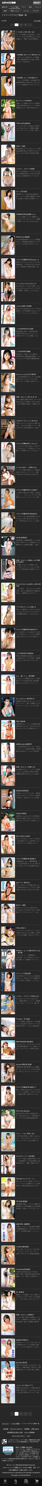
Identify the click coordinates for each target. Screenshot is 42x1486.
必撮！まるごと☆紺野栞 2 (25, 1315)
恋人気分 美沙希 (21, 1362)
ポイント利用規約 (29, 1432)
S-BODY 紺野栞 (21, 813)
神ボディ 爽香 (21, 905)
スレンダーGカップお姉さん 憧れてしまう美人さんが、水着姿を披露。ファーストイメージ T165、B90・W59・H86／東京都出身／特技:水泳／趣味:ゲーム (28, 130)
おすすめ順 (37, 21)
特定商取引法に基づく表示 (15, 1432)
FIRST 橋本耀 (20, 721)
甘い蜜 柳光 (20, 1292)
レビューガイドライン (18, 1436)
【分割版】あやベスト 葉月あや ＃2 (28, 55)
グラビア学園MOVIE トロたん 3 (26, 443)
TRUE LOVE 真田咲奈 (23, 123)
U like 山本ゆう (21, 928)
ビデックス (5, 1423)
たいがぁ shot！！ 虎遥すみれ (26, 467)
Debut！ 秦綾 (20, 146)
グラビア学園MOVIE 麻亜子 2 (26, 1087)
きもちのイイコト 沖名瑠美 (25, 1156)
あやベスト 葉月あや (23, 882)
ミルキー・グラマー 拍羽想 (25, 169)
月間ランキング (14, 11)
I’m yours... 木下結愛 (23, 1019)
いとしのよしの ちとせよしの (26, 283)
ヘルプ (28, 1436)
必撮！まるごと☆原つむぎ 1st (26, 397)
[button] (8, 1449)
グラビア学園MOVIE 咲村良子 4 (26, 629)
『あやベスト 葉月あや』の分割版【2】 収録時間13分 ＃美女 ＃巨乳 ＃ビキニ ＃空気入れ (27, 59)
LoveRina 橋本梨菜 (22, 1247)
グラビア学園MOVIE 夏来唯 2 (26, 859)
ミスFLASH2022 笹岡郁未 (24, 653)
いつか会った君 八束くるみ (25, 32)
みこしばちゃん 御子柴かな (25, 698)
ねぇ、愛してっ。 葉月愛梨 (25, 676)
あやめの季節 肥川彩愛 (24, 1064)
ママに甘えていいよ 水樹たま (26, 607)
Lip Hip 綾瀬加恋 (21, 537)
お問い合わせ (35, 1429)
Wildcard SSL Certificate (8, 1453)
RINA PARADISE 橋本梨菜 (24, 1042)
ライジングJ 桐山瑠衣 (23, 973)
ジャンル (26, 11)
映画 (30, 7)
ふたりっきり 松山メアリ (24, 1385)
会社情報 (5, 1429)
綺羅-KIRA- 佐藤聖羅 (23, 1224)
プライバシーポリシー (16, 1429)
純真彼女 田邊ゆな (22, 1340)
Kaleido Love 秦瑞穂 (23, 237)
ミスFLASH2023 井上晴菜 (24, 329)
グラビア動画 (15, 7)
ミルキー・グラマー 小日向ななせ (27, 996)
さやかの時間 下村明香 (24, 306)
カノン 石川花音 (21, 191)
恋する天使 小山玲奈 (23, 836)
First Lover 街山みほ (23, 1111)
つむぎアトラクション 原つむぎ (27, 421)
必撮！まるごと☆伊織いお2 (25, 767)
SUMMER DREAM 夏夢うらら (26, 214)
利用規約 (27, 1429)
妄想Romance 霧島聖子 (24, 744)
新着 (5, 11)
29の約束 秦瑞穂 (21, 1201)
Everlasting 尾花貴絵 (23, 1269)
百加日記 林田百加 (22, 791)
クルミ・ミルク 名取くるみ (25, 1133)
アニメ (24, 7)
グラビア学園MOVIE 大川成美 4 (26, 490)
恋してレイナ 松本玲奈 (24, 101)
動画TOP (4, 7)
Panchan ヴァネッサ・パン (25, 1179)
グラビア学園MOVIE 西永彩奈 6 (26, 514)
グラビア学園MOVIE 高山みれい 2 (27, 260)
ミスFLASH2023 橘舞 (23, 351)
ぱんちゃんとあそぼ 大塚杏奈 (26, 374)
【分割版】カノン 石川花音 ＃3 (26, 78)
